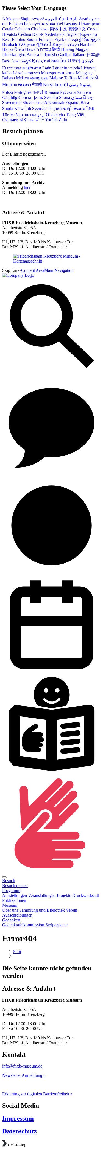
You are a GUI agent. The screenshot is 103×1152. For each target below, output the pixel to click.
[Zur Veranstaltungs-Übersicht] (51, 672)
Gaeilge (64, 54)
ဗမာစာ (24, 84)
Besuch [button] (8, 880)
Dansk (37, 34)
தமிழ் (67, 108)
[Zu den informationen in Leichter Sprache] (51, 771)
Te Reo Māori (76, 77)
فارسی (75, 84)
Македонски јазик (58, 73)
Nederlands (54, 34)
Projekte (64, 895)
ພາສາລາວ (31, 68)
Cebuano (22, 29)
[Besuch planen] (51, 573)
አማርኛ (38, 18)
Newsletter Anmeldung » (24, 1075)
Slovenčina (11, 102)
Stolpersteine (56, 925)
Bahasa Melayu (15, 77)
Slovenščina (33, 102)
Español (72, 102)
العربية (51, 18)
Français (46, 39)
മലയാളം (39, 77)
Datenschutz (19, 1131)
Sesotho (51, 97)
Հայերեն (68, 18)
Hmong (67, 49)
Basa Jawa (11, 61)
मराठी (93, 77)
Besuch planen (15, 885)
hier (27, 187)
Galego (71, 39)
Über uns (10, 910)
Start (17, 951)
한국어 (73, 61)
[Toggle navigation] (4, 877)
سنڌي (76, 97)
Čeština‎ (24, 34)
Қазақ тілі (41, 61)
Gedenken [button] (11, 920)
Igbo (21, 54)
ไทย (90, 108)
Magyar (82, 49)
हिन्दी (56, 49)
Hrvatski (9, 34)
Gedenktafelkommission (23, 925)
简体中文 (58, 29)
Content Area (32, 270)
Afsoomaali (54, 102)
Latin (46, 68)
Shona (64, 97)
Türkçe (8, 114)
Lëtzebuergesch (26, 73)
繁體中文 (77, 29)
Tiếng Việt (75, 114)
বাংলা (59, 23)
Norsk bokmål (55, 84)
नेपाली (37, 84)
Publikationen (14, 900)
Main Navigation (59, 270)
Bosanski (72, 23)
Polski (7, 92)
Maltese (56, 77)
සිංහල (88, 97)
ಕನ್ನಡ (26, 61)
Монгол (9, 84)
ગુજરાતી (43, 44)
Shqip (25, 18)
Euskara (16, 23)
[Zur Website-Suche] (51, 374)
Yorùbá (51, 119)
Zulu (63, 119)
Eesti (6, 39)
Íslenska (9, 54)
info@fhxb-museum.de (22, 1066)
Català (7, 29)
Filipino (18, 39)
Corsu (92, 29)
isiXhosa (26, 119)
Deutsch (9, 44)
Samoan (84, 92)
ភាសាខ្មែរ (58, 61)
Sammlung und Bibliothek (42, 910)
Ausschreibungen (17, 915)
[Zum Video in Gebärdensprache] (51, 870)
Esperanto (88, 34)
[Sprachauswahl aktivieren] (51, 473)
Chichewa (40, 29)
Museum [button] (9, 905)
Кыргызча (11, 68)
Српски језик (30, 97)
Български (91, 23)
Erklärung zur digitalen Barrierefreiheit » (37, 1094)
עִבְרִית (45, 49)
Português (22, 92)
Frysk (59, 39)
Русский (68, 92)
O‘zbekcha (55, 114)
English (72, 34)
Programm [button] (11, 890)
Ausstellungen (15, 895)
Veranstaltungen (42, 895)
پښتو (87, 84)
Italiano (79, 54)
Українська (26, 114)
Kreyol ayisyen (65, 44)
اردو (41, 114)
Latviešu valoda (66, 68)
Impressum (18, 1118)
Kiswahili (22, 108)
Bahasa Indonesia (41, 54)
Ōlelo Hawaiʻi (26, 49)
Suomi (32, 39)
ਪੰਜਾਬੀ (37, 92)
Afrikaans (10, 18)
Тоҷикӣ (55, 108)
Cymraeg (10, 119)
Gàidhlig (9, 97)
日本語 (93, 54)
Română (51, 92)
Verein (71, 910)
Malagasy (84, 73)
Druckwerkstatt (85, 895)
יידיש (39, 119)
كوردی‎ (87, 61)
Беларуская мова (39, 23)
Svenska (39, 108)
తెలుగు (79, 108)
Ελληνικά (26, 44)
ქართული (89, 39)
